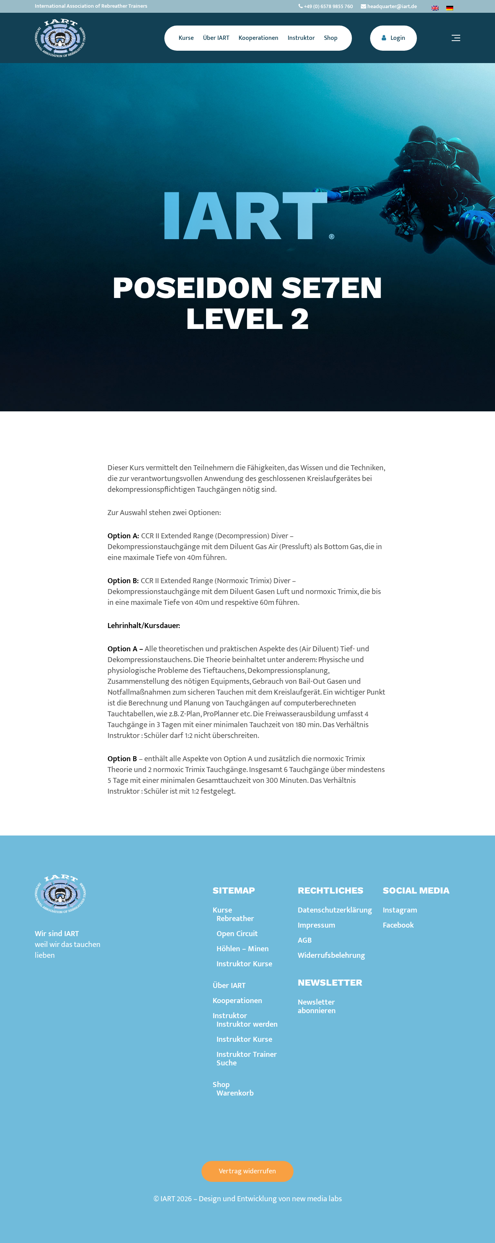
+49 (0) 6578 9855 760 (328, 6)
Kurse (222, 910)
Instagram (400, 910)
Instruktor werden (247, 1024)
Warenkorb (235, 1093)
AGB (305, 940)
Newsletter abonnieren (317, 1006)
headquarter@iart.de (391, 6)
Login (397, 38)
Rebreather (235, 918)
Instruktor (230, 1016)
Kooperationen (237, 1000)
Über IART (229, 985)
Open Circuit (237, 934)
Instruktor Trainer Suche (247, 1058)
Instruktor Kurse (244, 964)
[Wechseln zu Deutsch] (449, 8)
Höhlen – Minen (243, 949)
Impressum (316, 925)
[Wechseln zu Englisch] (435, 8)
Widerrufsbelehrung (331, 955)
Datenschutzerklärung (335, 910)
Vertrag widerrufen (247, 1171)
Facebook (398, 925)
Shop (221, 1084)
